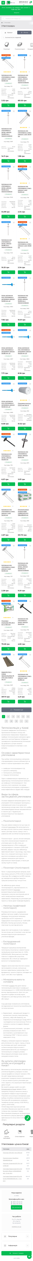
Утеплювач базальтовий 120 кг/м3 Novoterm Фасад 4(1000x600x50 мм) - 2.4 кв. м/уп (12, 1171)
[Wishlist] (13, 55)
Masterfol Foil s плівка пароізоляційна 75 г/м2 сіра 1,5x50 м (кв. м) (7, 675)
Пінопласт (16, 890)
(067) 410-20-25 (23, 2)
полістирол (12, 827)
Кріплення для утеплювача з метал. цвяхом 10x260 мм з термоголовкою (6, 132)
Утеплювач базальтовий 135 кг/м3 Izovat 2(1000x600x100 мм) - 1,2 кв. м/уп (12, 1179)
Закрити (16, 12)
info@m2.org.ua (16, 1226)
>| (26, 721)
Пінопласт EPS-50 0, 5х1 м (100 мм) (12, 1152)
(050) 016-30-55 (23, 3)
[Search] (3, 18)
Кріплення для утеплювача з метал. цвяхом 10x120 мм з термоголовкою (6, 187)
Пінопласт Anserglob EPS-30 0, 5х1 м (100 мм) (8, 622)
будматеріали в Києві (8, 1089)
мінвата (11, 986)
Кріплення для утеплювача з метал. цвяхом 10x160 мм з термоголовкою (23, 299)
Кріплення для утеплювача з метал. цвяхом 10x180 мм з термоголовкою (6, 243)
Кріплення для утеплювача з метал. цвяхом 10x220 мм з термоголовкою (23, 78)
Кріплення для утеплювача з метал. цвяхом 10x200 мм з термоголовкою (23, 566)
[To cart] (8, 105)
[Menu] (3, 3)
